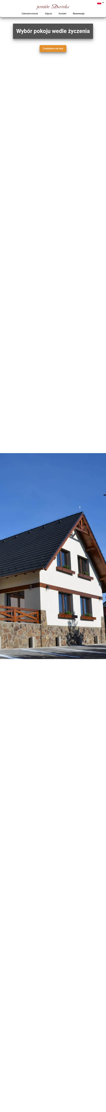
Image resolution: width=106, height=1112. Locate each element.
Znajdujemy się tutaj (53, 48)
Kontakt (62, 13)
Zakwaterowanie (30, 13)
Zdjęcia (48, 13)
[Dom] (53, 9)
